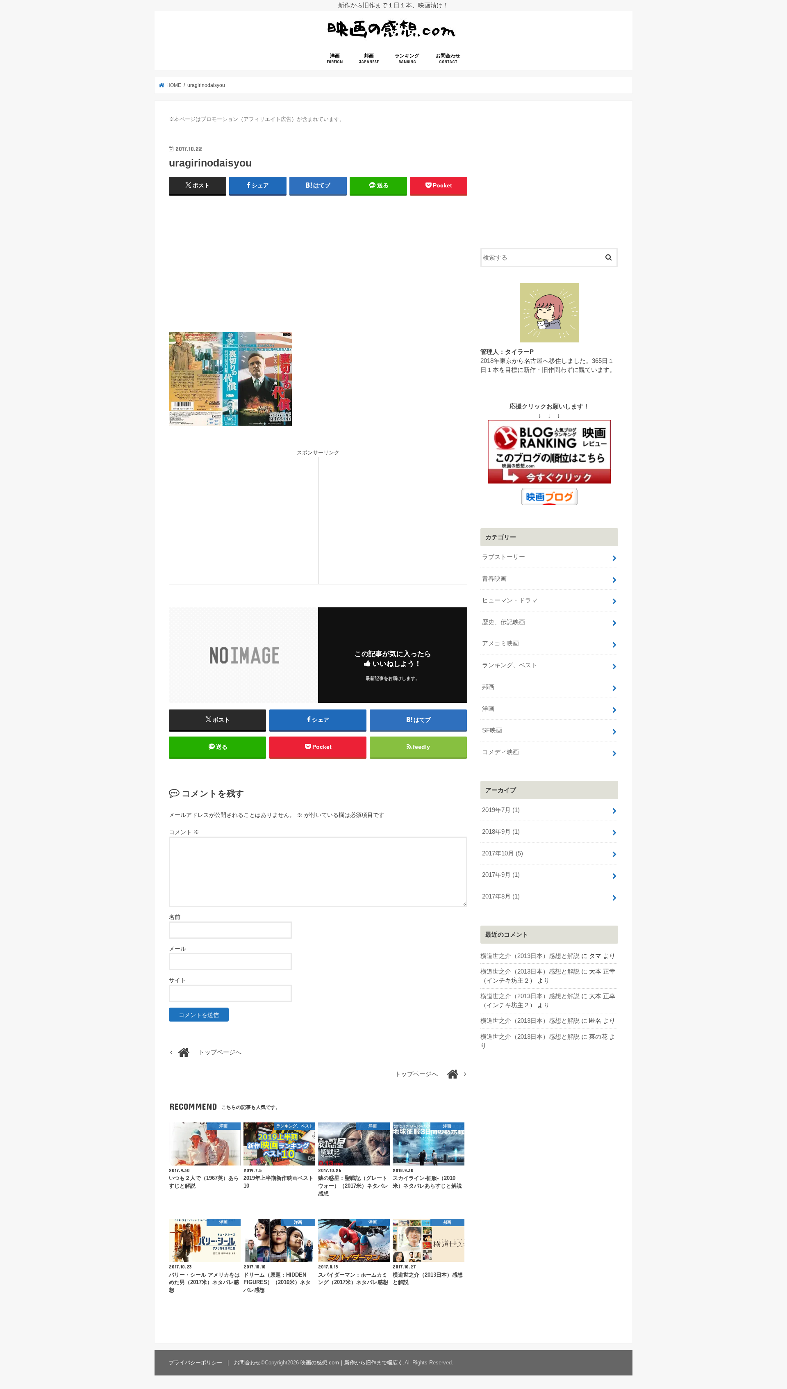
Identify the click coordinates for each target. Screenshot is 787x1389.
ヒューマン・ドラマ (509, 600)
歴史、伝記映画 (503, 622)
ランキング (407, 58)
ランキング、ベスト (509, 665)
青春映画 (494, 578)
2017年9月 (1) (501, 874)
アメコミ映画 (500, 643)
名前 (174, 917)
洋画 (335, 58)
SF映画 (492, 730)
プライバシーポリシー (195, 1362)
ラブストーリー (503, 557)
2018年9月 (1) (501, 831)
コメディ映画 (500, 752)
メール (177, 948)
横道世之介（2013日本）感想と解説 (530, 956)
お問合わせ (448, 58)
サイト (177, 980)
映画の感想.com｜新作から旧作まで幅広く (351, 1362)
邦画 (369, 58)
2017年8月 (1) (501, 896)
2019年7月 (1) (501, 810)
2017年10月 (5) (502, 853)
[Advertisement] (318, 262)
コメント (184, 832)
